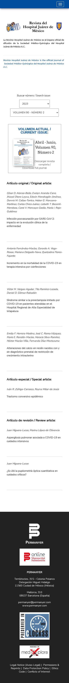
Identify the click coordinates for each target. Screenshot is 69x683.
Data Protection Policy (36, 668)
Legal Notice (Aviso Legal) (25, 665)
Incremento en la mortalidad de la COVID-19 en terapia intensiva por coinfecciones (34, 264)
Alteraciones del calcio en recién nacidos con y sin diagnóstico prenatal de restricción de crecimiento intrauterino (33, 352)
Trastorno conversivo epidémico (25, 396)
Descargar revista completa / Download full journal (38, 165)
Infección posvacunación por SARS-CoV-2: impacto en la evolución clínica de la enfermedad (30, 222)
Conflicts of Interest (39, 671)
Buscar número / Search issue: (34, 95)
